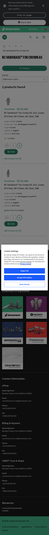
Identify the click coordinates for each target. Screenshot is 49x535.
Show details (24, 284)
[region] (24, 267)
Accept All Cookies (24, 277)
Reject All (24, 271)
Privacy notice (26, 264)
